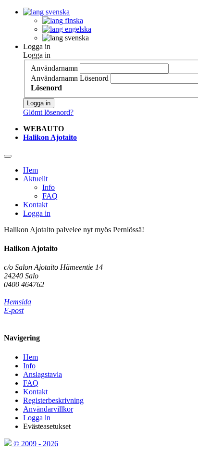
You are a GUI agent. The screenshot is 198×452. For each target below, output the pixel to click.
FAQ (50, 196)
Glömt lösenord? (48, 112)
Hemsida (17, 302)
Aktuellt (35, 179)
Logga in (36, 46)
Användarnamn (54, 68)
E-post (14, 310)
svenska (57, 12)
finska (73, 20)
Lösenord (94, 78)
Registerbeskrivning (53, 400)
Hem (30, 170)
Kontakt (35, 205)
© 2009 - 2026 (35, 443)
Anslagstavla (42, 374)
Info (48, 187)
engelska (77, 29)
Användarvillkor (48, 409)
